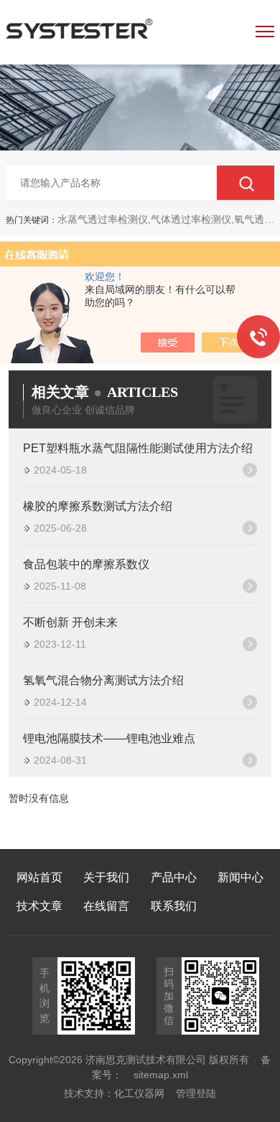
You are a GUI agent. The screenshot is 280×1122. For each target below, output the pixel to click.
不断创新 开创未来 (70, 622)
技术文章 (39, 906)
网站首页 (39, 877)
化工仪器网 (139, 1093)
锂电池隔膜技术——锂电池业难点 (109, 738)
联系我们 (174, 906)
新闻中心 (240, 877)
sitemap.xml (161, 1074)
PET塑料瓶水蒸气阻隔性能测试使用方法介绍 (138, 448)
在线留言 (106, 906)
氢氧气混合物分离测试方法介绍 (103, 680)
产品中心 (174, 877)
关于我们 (106, 877)
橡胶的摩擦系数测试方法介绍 (97, 506)
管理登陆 (196, 1093)
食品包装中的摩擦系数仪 (86, 564)
